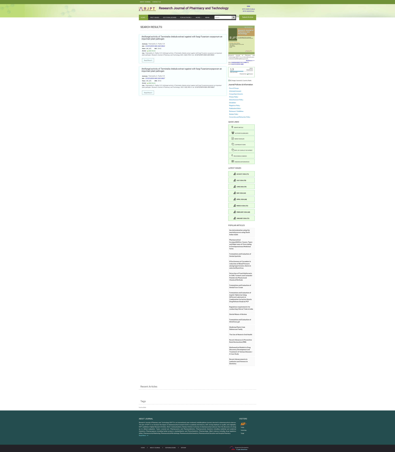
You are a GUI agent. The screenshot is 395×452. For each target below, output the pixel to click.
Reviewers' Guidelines (236, 111)
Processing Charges (240, 156)
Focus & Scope (234, 88)
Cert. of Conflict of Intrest (243, 150)
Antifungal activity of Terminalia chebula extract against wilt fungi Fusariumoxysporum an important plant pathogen (182, 70)
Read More (147, 60)
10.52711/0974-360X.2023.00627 (155, 78)
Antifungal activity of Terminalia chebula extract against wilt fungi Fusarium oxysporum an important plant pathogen (182, 37)
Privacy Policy (233, 97)
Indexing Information (241, 162)
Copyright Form (240, 144)
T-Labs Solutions (241, 449)
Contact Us (156, 2)
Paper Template (239, 139)
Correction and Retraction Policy (239, 117)
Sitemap (183, 447)
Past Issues (154, 17)
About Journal (145, 2)
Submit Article (247, 17)
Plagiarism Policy (234, 105)
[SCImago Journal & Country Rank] (239, 80)
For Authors (185, 17)
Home (143, 17)
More (198, 17)
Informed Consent (235, 91)
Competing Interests (236, 94)
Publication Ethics (235, 108)
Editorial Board (169, 17)
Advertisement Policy (236, 100)
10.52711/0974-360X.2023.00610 (155, 46)
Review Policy (233, 114)
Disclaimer (232, 102)
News (207, 17)
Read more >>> (250, 60)
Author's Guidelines (241, 133)
